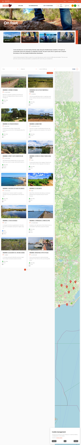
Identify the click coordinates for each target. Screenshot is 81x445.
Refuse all (54, 441)
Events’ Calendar (61, 5)
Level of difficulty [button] (43, 69)
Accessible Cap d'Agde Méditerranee (72, 5)
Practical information (71, 1)
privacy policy (59, 437)
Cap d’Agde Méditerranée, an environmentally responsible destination (75, 5)
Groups (65, 1)
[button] (69, 69)
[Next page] (29, 270)
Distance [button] (23, 69)
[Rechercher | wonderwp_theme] (78, 5)
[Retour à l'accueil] (7, 5)
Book (68, 5)
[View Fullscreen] (56, 77)
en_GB (78, 1)
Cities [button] (3, 69)
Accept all (76, 441)
